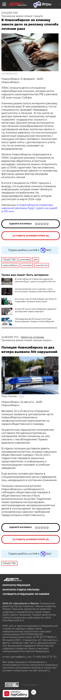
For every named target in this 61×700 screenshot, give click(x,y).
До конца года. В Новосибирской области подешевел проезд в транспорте (35, 300)
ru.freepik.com (9, 73)
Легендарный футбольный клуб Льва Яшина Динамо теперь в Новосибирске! (34, 320)
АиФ (21, 396)
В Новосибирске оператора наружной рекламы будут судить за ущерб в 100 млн (35, 280)
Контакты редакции (16, 585)
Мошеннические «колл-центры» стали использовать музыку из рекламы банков (35, 290)
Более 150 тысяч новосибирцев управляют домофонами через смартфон (35, 310)
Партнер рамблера (29, 685)
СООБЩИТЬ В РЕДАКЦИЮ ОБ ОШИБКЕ (26, 594)
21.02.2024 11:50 (9, 12)
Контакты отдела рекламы (21, 589)
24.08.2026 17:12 (9, 337)
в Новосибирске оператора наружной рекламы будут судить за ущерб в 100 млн (29, 208)
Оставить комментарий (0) (30, 235)
